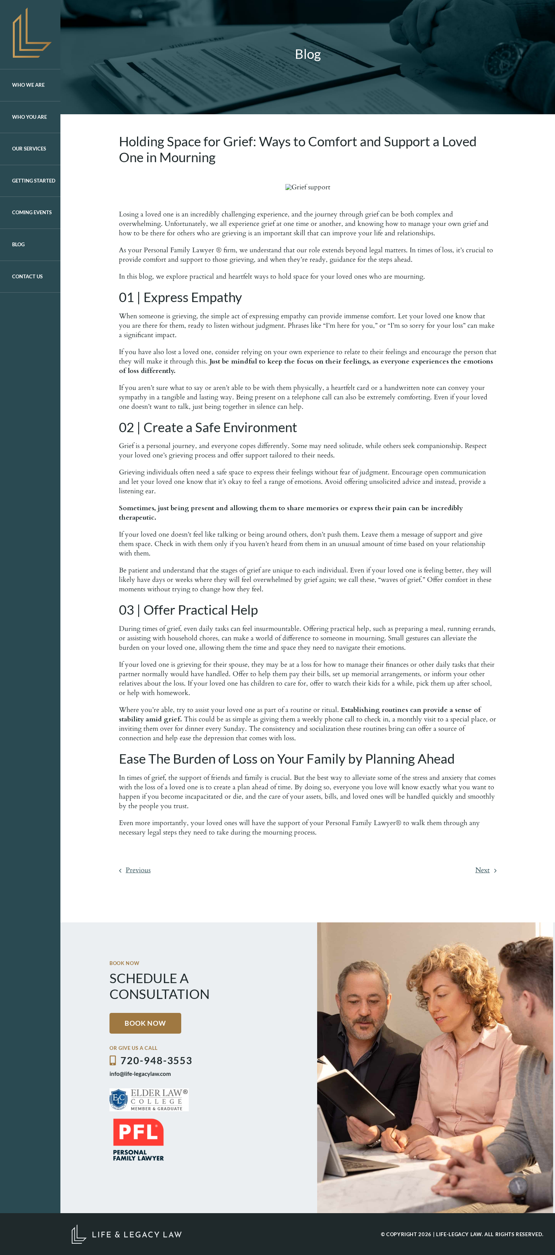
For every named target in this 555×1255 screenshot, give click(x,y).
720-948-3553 (156, 1060)
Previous (138, 870)
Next (482, 870)
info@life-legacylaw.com (140, 1073)
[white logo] (127, 1227)
